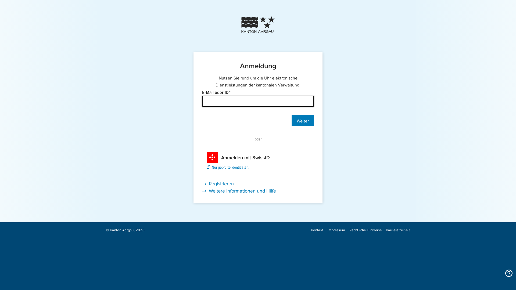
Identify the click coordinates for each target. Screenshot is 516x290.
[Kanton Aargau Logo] (258, 24)
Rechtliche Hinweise (365, 229)
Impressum (336, 229)
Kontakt (317, 229)
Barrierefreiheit (398, 229)
